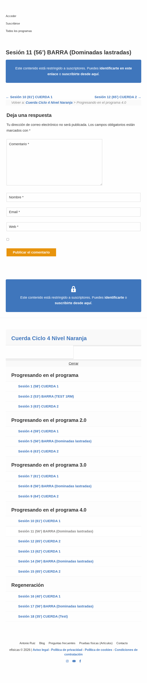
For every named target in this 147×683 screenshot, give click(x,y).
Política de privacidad (66, 649)
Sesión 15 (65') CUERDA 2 (39, 571)
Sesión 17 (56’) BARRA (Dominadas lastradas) (55, 606)
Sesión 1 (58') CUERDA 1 (38, 386)
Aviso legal (41, 649)
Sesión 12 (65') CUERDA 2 (116, 97)
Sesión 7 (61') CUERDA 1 (38, 476)
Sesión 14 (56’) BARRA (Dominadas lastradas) (55, 561)
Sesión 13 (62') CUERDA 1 (39, 551)
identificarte (114, 297)
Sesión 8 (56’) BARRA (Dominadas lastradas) (54, 486)
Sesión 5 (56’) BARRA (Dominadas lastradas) (54, 441)
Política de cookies (98, 649)
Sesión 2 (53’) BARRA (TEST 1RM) (46, 396)
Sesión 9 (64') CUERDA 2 (38, 496)
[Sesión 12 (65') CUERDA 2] (107, 352)
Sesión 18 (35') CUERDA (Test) (43, 616)
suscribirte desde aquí (80, 74)
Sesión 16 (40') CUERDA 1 (39, 596)
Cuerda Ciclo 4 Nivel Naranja (49, 102)
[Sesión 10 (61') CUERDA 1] (40, 352)
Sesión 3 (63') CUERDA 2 (38, 406)
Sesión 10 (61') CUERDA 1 (30, 97)
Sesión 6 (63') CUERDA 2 (38, 451)
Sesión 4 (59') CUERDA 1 (38, 431)
